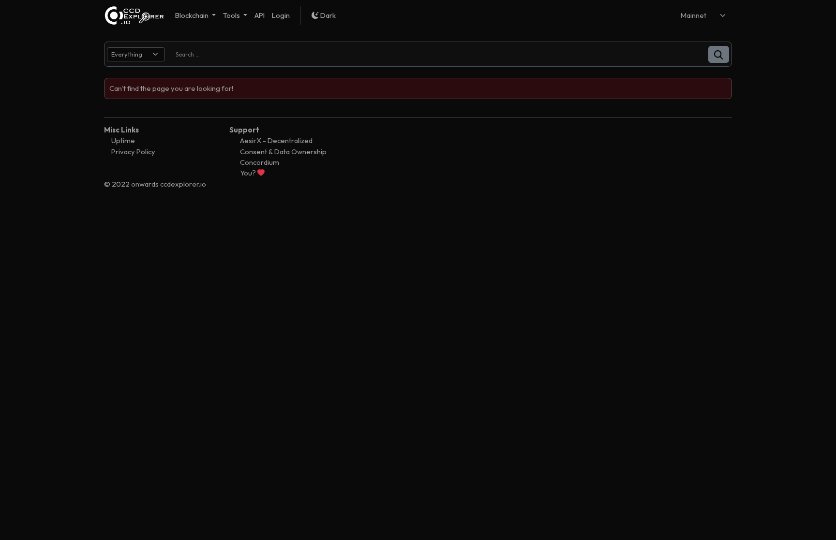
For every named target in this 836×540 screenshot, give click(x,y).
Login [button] (281, 15)
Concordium (259, 162)
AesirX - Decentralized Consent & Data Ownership (283, 146)
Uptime (123, 140)
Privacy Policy (133, 151)
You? (248, 172)
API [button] (259, 15)
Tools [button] (232, 15)
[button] (718, 54)
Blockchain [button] (192, 15)
